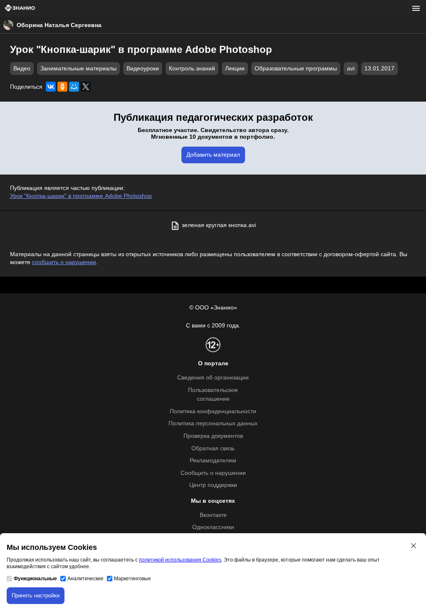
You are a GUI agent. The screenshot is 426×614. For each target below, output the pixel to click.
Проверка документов (213, 436)
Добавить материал (213, 155)
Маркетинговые (132, 579)
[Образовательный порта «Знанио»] (20, 8)
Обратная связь (213, 448)
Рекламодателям (213, 460)
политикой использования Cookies (180, 560)
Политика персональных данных (213, 423)
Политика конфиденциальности (213, 411)
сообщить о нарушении (64, 262)
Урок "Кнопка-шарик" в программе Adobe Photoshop (81, 196)
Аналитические (85, 579)
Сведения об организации (213, 377)
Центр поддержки (213, 485)
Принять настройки (35, 595)
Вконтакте (213, 515)
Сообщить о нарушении (213, 473)
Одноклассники (213, 527)
